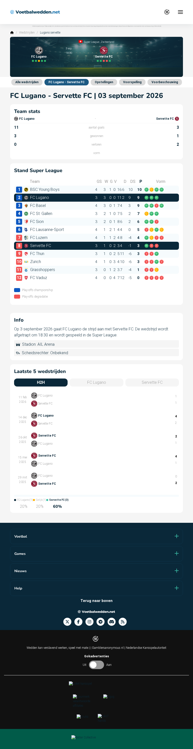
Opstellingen (104, 82)
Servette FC (104, 56)
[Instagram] (90, 622)
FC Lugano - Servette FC (67, 82)
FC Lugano (39, 56)
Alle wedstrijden (26, 82)
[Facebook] (79, 622)
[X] (68, 622)
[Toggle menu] (180, 12)
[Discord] (113, 622)
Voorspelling (132, 82)
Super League (91, 42)
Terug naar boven (96, 600)
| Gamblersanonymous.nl (107, 648)
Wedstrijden (27, 32)
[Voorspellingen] (124, 622)
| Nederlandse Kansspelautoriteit (145, 648)
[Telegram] (102, 622)
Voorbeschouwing (165, 82)
